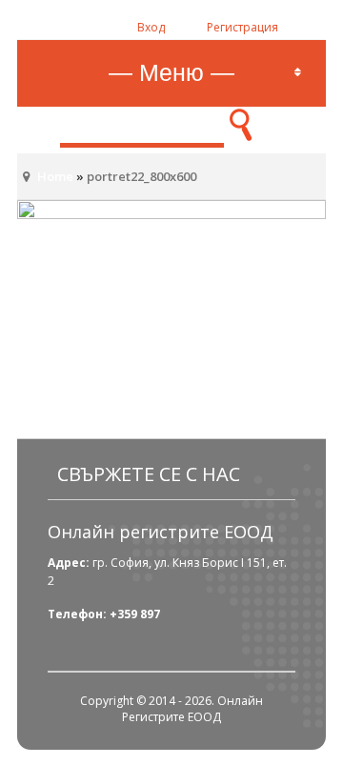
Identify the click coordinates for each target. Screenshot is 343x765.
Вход (151, 27)
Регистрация (242, 27)
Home (55, 176)
